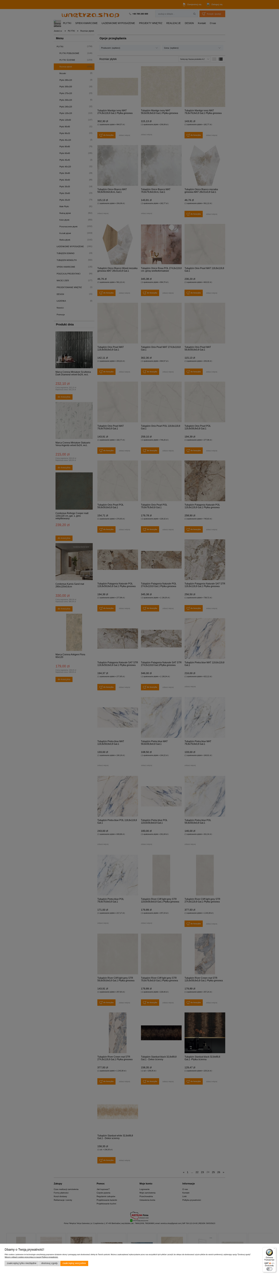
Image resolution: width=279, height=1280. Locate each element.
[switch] (269, 1269)
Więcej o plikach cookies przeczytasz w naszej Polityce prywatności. (31, 1257)
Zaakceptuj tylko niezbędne (21, 1263)
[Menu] (274, 1249)
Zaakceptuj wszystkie (74, 1263)
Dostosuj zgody (49, 1263)
